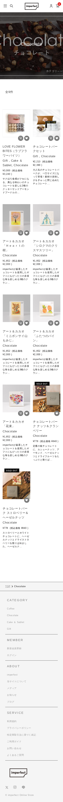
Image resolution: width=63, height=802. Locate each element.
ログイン (12, 655)
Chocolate (12, 615)
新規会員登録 (14, 648)
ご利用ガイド (14, 741)
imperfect (12, 674)
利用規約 (12, 721)
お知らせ (12, 695)
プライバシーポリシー (19, 728)
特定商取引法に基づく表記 (21, 734)
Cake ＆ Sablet (15, 622)
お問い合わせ (14, 748)
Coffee (11, 608)
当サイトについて (16, 681)
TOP (7, 586)
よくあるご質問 (15, 755)
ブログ (10, 701)
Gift (9, 629)
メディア (12, 688)
